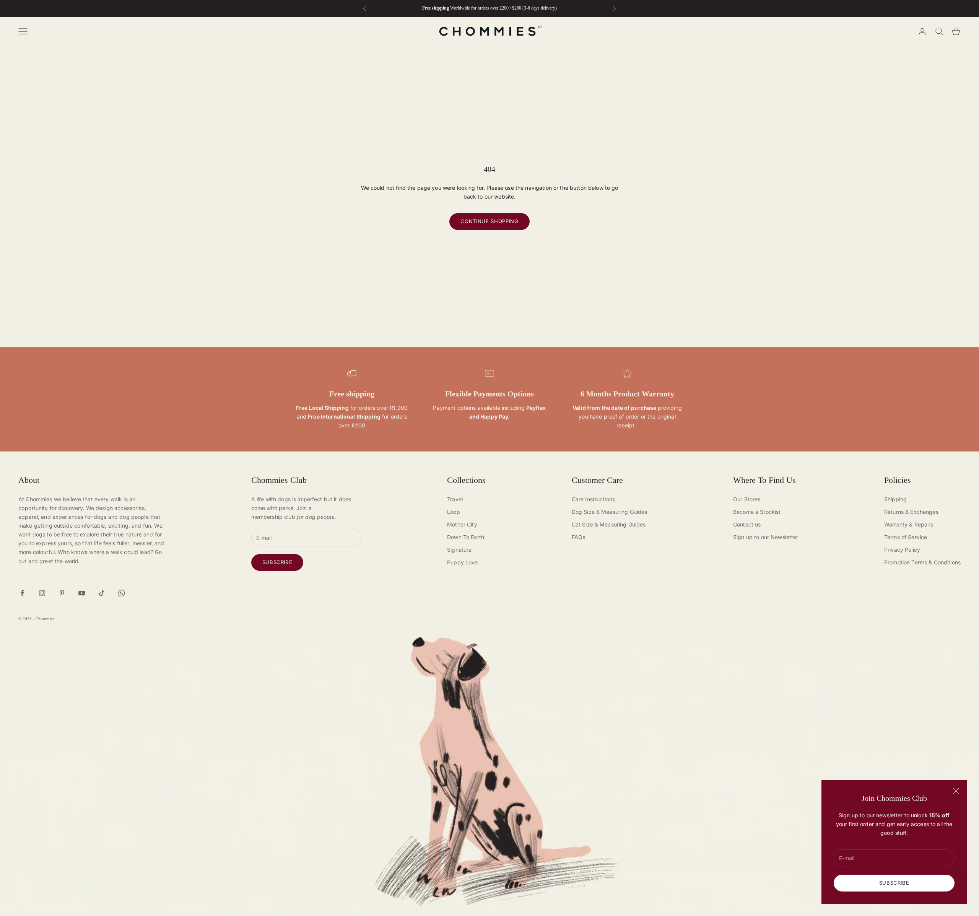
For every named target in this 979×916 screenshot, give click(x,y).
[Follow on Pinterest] (62, 593)
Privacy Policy (902, 549)
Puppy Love (462, 562)
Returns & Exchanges (911, 512)
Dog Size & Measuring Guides (609, 512)
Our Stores (746, 499)
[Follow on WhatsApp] (121, 593)
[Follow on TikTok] (102, 593)
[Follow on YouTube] (82, 593)
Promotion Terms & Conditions (922, 562)
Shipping (895, 499)
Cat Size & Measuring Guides (609, 524)
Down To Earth (465, 537)
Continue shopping (489, 221)
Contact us (747, 524)
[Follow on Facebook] (22, 593)
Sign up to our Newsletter (765, 537)
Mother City (462, 524)
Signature (459, 549)
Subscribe (894, 883)
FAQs (578, 537)
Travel (455, 499)
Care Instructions (593, 499)
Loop (453, 512)
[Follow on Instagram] (42, 593)
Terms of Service (905, 537)
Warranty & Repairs (908, 524)
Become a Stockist (757, 512)
